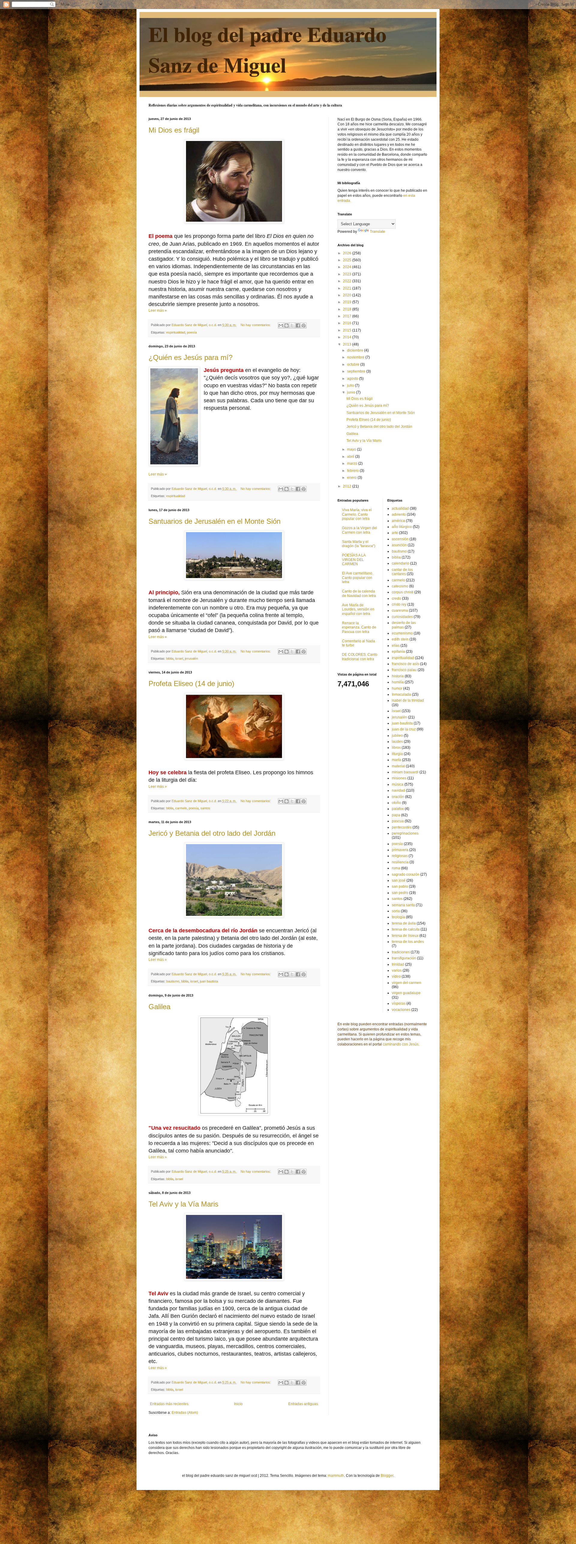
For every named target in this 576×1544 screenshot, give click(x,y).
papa (396, 815)
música (398, 784)
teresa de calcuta (406, 929)
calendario (400, 563)
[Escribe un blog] (287, 325)
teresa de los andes (408, 942)
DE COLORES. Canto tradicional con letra (359, 656)
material (398, 766)
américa (398, 521)
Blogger (387, 1476)
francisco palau (404, 670)
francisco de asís (405, 664)
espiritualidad (175, 332)
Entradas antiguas (303, 1404)
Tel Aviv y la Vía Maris (183, 1204)
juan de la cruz (404, 729)
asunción (399, 545)
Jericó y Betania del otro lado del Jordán (211, 833)
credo (396, 598)
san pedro (400, 893)
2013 (347, 344)
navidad (398, 790)
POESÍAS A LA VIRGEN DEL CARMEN (353, 559)
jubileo (397, 735)
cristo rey (399, 604)
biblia (169, 658)
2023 (347, 274)
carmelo (181, 808)
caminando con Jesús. (401, 1044)
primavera (400, 850)
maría (396, 760)
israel (179, 658)
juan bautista (209, 981)
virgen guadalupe (406, 993)
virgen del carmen (406, 983)
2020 (347, 295)
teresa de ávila (404, 923)
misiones (399, 778)
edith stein (400, 639)
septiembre (356, 371)
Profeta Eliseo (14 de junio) (191, 683)
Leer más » (157, 310)
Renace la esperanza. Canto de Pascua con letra (359, 627)
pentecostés (402, 827)
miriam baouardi (405, 772)
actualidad (400, 508)
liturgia (397, 754)
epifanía (398, 651)
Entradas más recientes (169, 1404)
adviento (399, 514)
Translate (377, 231)
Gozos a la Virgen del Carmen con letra (359, 530)
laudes (397, 741)
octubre (353, 364)
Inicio (238, 1404)
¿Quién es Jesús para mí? (190, 357)
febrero (353, 471)
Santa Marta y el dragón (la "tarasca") (358, 544)
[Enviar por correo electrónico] (281, 325)
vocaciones (401, 1010)
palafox (398, 809)
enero (352, 477)
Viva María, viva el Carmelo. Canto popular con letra (357, 514)
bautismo (172, 981)
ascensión (400, 539)
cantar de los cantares (402, 572)
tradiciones (401, 952)
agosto (353, 378)
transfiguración (404, 958)
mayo (352, 449)
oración (398, 797)
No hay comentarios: (256, 325)
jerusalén (191, 658)
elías (396, 645)
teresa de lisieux (405, 936)
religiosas (400, 856)
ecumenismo (402, 633)
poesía (192, 332)
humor (397, 688)
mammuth (336, 1476)
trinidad (398, 964)
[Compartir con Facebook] (298, 325)
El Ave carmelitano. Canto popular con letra (357, 577)
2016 (347, 323)
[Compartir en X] (292, 325)
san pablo (400, 886)
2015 (347, 330)
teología (398, 917)
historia (398, 676)
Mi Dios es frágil (173, 130)
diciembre (355, 350)
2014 (347, 337)
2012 (347, 486)
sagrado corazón (405, 874)
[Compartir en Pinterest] (304, 325)
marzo (352, 463)
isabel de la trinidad (408, 700)
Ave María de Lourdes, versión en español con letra (358, 609)
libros (396, 747)
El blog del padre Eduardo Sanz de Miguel (267, 49)
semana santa (403, 905)
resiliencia (400, 862)
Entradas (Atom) (185, 1413)
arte (395, 533)
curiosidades (402, 617)
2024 (347, 267)
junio (351, 392)
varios (397, 970)
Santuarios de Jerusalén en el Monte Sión (214, 521)
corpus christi (402, 592)
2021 (347, 288)
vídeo (396, 976)
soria (396, 911)
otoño (396, 803)
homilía (398, 682)
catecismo (400, 586)
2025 (347, 260)
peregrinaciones (405, 833)
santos (205, 808)
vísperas (399, 1003)
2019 (347, 302)
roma (396, 868)
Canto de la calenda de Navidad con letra (359, 593)
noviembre (356, 357)
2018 (347, 309)
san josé (399, 880)
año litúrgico (402, 527)
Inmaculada (401, 694)
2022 (347, 281)
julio (351, 385)
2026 (347, 253)
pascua (398, 821)
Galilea (159, 1007)
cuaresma (400, 610)
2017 (347, 316)
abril (351, 456)
